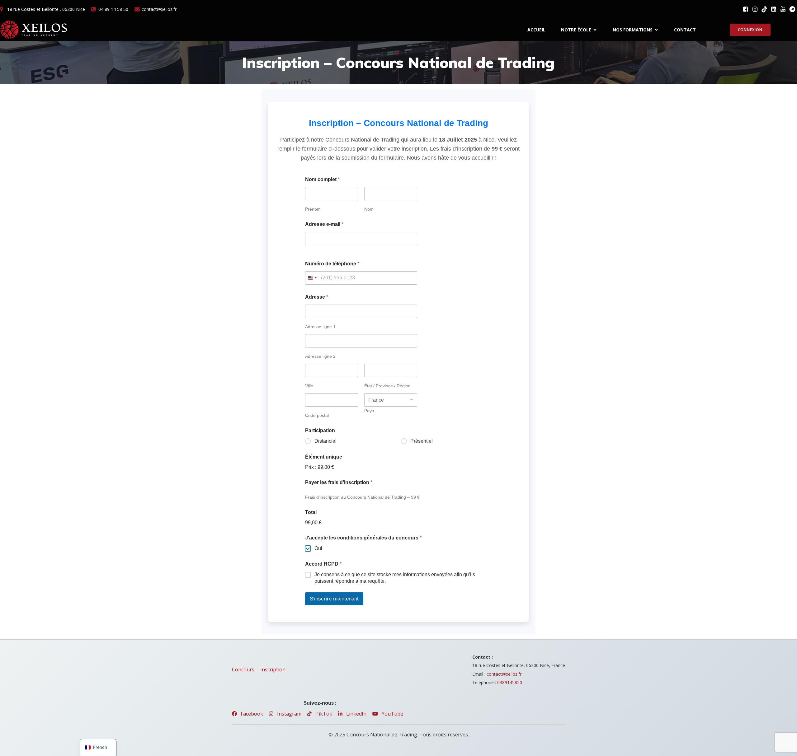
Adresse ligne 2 (320, 356)
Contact (685, 30)
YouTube (391, 713)
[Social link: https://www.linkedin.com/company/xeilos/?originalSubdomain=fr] (773, 9)
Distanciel (325, 441)
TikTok (323, 713)
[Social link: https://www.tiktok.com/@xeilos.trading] (764, 9)
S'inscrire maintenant (334, 599)
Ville (309, 385)
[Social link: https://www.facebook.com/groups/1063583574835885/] (745, 9)
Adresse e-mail (324, 224)
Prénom (313, 209)
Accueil (536, 30)
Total (311, 512)
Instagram (288, 713)
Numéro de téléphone (332, 263)
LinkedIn (355, 713)
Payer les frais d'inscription (338, 482)
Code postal (317, 415)
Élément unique (323, 457)
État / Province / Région (387, 385)
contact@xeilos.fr (504, 674)
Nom (369, 209)
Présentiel (421, 441)
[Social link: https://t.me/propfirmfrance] (792, 9)
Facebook (251, 713)
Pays (369, 410)
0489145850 (509, 682)
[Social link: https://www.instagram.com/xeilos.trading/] (755, 9)
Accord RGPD (323, 564)
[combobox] (312, 278)
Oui (318, 548)
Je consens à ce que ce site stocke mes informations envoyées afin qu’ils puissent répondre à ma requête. (394, 578)
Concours (243, 669)
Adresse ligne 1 (320, 326)
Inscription (272, 669)
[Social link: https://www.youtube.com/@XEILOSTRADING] (783, 9)
